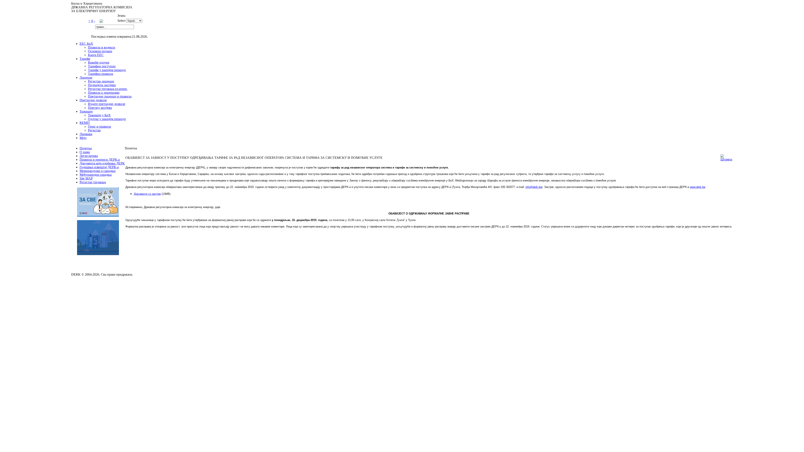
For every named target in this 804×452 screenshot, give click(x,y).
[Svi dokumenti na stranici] (101, 21)
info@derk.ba (534, 187)
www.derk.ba (697, 187)
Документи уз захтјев (147, 193)
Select (121, 20)
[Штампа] (726, 159)
